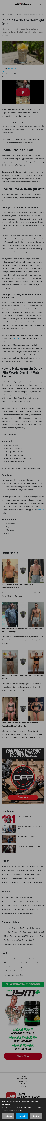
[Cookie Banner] (23, 1109)
